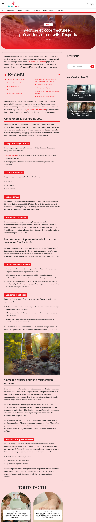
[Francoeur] (13, 4)
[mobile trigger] (3, 4)
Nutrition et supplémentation (45, 96)
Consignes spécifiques (43, 88)
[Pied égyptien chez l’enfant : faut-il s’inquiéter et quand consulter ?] (48, 507)
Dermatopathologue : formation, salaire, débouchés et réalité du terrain (81, 94)
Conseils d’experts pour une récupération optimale (47, 92)
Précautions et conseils (15, 93)
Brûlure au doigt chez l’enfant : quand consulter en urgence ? (16, 516)
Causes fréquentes (14, 86)
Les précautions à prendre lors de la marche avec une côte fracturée (45, 80)
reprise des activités (37, 62)
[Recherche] (87, 4)
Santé (48, 24)
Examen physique (12, 156)
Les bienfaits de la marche (44, 84)
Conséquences (13, 90)
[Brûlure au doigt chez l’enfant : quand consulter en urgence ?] (16, 507)
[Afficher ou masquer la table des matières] (42, 75)
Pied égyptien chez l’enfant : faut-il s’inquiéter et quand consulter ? (48, 516)
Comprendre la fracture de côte (16, 79)
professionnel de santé (36, 109)
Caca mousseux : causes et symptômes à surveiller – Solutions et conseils (81, 113)
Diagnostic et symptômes (16, 83)
